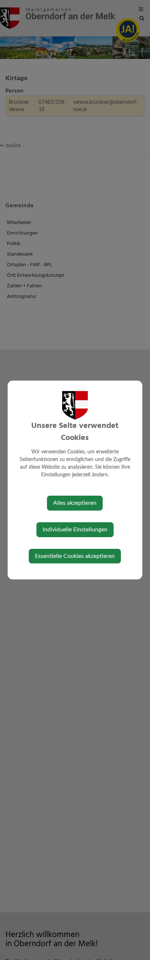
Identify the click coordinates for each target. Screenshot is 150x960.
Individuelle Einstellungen (75, 529)
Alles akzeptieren (74, 503)
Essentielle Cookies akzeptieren (75, 556)
